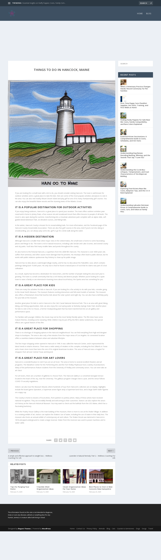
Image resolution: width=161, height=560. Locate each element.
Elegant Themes (24, 529)
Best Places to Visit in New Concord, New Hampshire (100, 488)
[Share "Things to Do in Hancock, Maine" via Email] (74, 440)
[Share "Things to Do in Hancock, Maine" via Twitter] (60, 440)
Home (140, 14)
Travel (150, 528)
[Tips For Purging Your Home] (22, 476)
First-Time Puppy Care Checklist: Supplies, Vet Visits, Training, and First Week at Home (134, 105)
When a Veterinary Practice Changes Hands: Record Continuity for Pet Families (135, 88)
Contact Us (80, 528)
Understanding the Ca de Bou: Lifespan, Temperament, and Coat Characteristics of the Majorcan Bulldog (134, 173)
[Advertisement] (80, 38)
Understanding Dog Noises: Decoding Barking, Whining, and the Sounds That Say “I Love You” (135, 155)
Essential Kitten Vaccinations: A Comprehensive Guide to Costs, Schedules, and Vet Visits (133, 138)
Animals (102, 528)
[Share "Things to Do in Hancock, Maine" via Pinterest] (65, 440)
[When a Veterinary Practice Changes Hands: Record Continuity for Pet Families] (123, 82)
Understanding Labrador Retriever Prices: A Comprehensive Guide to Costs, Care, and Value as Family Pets (134, 208)
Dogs (138, 528)
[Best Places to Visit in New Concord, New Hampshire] (101, 476)
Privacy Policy (92, 528)
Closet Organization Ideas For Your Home (74, 488)
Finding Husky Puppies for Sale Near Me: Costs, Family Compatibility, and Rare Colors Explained (135, 122)
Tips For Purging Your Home (19, 488)
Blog (148, 14)
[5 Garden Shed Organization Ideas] (49, 476)
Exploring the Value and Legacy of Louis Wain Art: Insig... (43, 3)
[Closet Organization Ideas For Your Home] (75, 476)
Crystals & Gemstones (125, 528)
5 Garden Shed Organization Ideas (45, 488)
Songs (144, 528)
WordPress (46, 529)
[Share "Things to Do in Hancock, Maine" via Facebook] (56, 440)
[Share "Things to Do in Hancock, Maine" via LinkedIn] (70, 440)
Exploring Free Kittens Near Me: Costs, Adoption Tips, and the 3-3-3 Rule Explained (135, 190)
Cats (113, 528)
